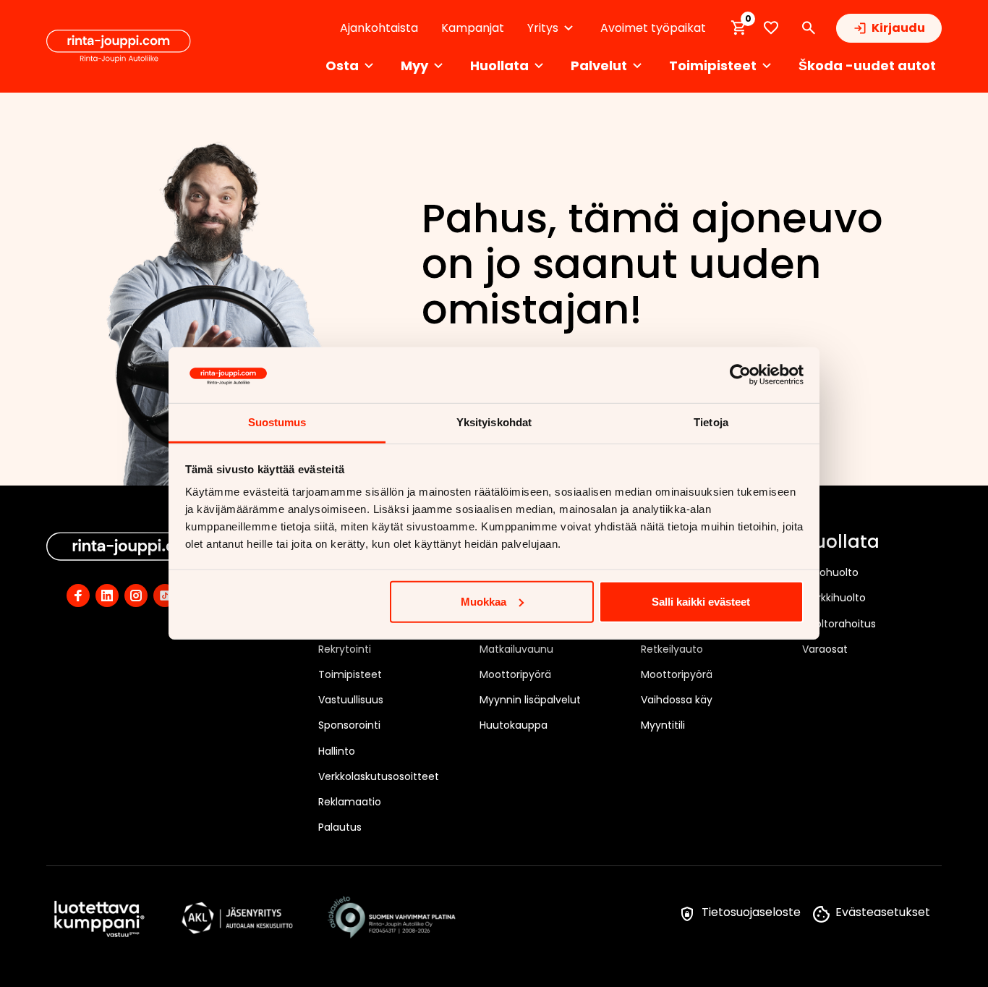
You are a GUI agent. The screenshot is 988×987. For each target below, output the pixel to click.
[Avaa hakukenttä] (809, 28)
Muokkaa (483, 602)
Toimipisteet (350, 674)
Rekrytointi (344, 649)
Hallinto (336, 751)
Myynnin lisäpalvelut (530, 699)
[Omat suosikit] (771, 28)
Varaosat (825, 649)
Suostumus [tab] (277, 422)
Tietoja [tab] (711, 422)
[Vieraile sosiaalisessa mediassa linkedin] (107, 595)
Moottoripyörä (515, 674)
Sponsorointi (349, 725)
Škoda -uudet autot (867, 65)
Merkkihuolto (834, 597)
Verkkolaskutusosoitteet (378, 776)
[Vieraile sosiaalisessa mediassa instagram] (136, 595)
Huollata (841, 543)
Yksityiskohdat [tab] (494, 422)
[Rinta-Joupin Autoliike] (118, 46)
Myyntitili (663, 725)
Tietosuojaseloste (751, 912)
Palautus (340, 827)
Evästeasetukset (882, 912)
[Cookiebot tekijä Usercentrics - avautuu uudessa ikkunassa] (740, 375)
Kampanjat (472, 28)
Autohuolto (830, 572)
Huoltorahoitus (839, 624)
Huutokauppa (514, 725)
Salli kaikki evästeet (701, 602)
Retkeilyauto (672, 649)
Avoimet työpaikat (653, 28)
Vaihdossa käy (676, 699)
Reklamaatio (349, 802)
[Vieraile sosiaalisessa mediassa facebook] (78, 595)
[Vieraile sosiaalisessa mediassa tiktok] (164, 595)
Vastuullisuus (350, 699)
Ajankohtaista (379, 28)
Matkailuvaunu (516, 649)
